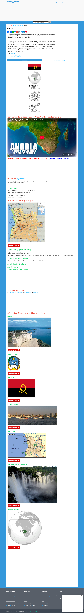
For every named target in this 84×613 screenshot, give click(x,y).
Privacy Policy (30, 611)
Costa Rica (16, 595)
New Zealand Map (47, 595)
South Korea (46, 605)
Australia (52, 603)
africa (21, 25)
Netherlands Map (35, 595)
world (35, 2)
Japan (57, 603)
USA (31, 2)
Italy (30, 605)
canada (41, 2)
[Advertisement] (42, 12)
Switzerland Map (28, 596)
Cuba (9, 605)
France (27, 605)
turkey (74, 2)
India (44, 603)
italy (56, 2)
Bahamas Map (10, 596)
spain (59, 2)
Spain (34, 605)
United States (10, 603)
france (51, 2)
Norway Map (54, 595)
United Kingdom (29, 603)
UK (38, 2)
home (14, 25)
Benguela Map (27, 292)
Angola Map (21, 179)
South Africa (52, 596)
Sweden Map (45, 596)
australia (47, 2)
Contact (61, 591)
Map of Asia (44, 591)
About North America (10, 600)
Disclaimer (35, 611)
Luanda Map (11, 292)
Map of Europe (27, 591)
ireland (69, 2)
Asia (43, 600)
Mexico (20, 603)
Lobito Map (35, 292)
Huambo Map (19, 292)
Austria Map (35, 596)
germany (64, 2)
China (48, 603)
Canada (15, 603)
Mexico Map (10, 595)
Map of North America (10, 591)
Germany (35, 603)
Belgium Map (28, 595)
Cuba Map (17, 596)
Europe (25, 600)
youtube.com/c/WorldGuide (59, 158)
